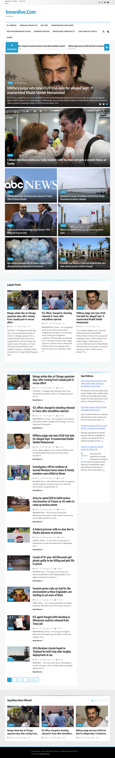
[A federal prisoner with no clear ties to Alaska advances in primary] (18, 535)
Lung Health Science (87, 31)
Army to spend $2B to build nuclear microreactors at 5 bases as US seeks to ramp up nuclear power (53, 501)
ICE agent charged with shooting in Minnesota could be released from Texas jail (51, 620)
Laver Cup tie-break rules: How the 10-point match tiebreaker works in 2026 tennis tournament (94, 478)
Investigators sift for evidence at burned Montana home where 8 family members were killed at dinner (53, 470)
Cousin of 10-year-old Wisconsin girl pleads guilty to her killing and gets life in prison (53, 560)
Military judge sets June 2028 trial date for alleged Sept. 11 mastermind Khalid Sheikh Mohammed (73, 46)
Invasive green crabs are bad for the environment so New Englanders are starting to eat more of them (52, 592)
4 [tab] (101, 700)
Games (9, 37)
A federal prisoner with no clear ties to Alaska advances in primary (53, 531)
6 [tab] (106, 700)
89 (31, 680)
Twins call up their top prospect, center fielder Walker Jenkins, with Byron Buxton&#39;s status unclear (94, 383)
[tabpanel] (57, 80)
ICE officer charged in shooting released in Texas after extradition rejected (57, 316)
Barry (11, 326)
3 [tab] (107, 104)
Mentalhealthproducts (64, 31)
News (10, 83)
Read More (37, 400)
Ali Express (11, 25)
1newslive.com (21, 12)
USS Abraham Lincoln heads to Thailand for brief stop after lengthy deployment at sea (52, 651)
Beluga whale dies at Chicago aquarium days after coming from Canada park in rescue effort (49, 90)
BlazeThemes (44, 754)
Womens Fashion (41, 31)
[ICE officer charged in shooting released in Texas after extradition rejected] (57, 300)
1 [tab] (100, 104)
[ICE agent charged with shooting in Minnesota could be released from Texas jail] (18, 622)
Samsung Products (28, 25)
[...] (103, 401)
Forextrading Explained (62, 25)
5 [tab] (104, 700)
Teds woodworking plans (19, 31)
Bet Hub (44, 25)
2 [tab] (104, 104)
